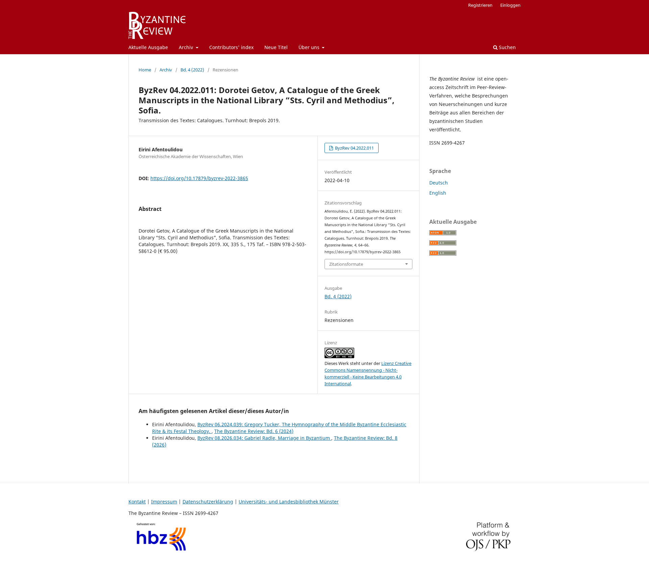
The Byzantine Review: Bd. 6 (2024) (253, 431)
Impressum (164, 501)
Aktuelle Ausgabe (148, 47)
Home (145, 70)
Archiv (186, 47)
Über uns (309, 47)
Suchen (507, 47)
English (437, 193)
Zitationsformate (346, 264)
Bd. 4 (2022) (192, 70)
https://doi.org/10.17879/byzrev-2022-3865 (199, 178)
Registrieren (480, 5)
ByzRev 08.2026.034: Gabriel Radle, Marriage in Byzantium (264, 438)
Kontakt (137, 501)
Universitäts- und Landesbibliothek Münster (289, 501)
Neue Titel (276, 47)
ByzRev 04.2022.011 (354, 148)
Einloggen (510, 5)
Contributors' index (231, 47)
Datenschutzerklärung (208, 501)
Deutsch (438, 182)
